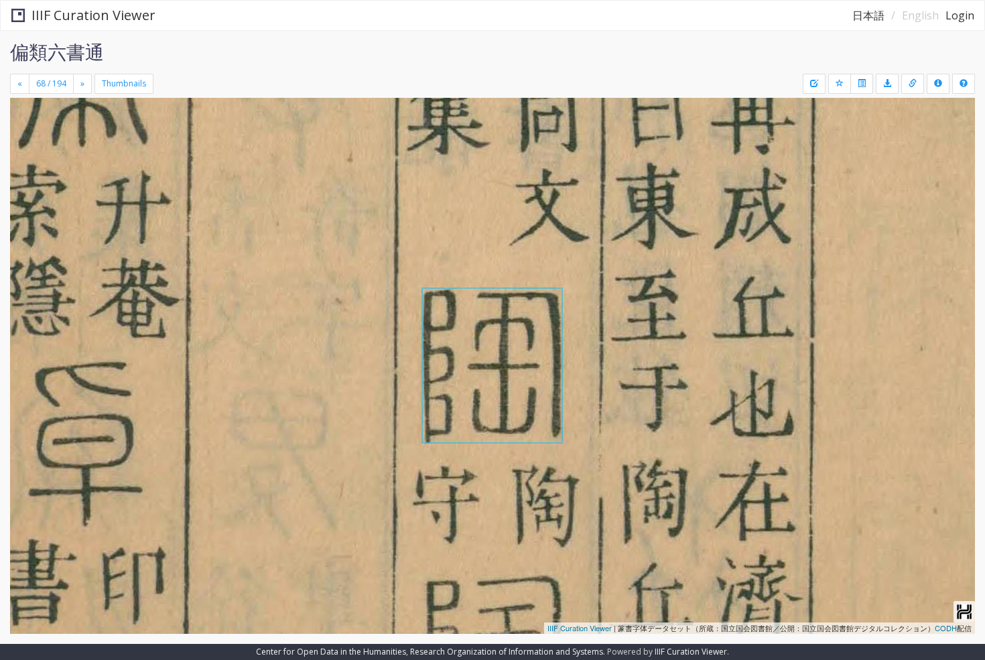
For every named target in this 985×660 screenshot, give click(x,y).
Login (959, 15)
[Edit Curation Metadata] (814, 84)
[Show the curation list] (861, 84)
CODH (946, 627)
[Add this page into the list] (839, 84)
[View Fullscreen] (25, 154)
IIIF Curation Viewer (93, 15)
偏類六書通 (57, 51)
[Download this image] (887, 84)
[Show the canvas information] (912, 84)
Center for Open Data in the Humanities (331, 651)
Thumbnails (124, 83)
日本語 (868, 15)
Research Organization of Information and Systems (506, 651)
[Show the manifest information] (938, 84)
